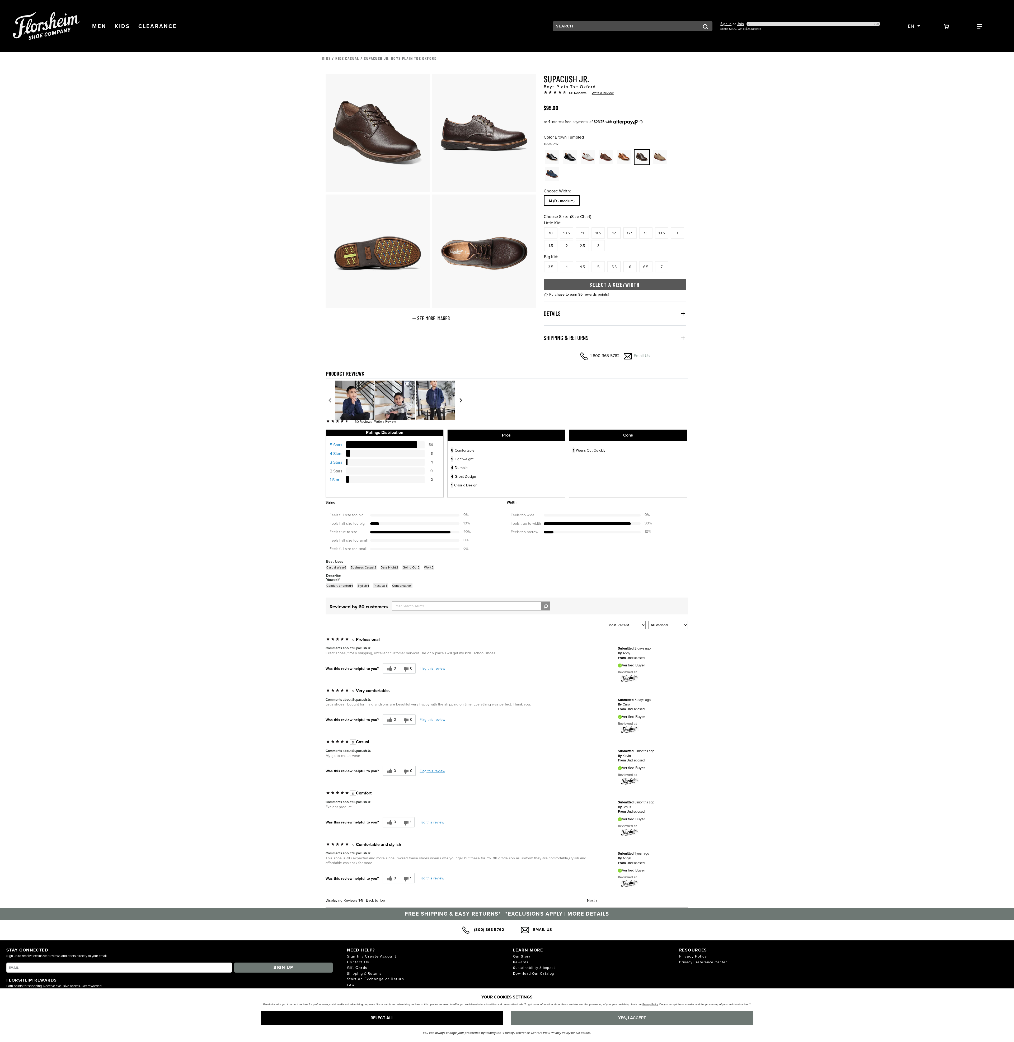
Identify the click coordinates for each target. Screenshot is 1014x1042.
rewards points (596, 294)
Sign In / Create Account (371, 956)
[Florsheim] (629, 678)
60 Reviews (577, 93)
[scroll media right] (460, 400)
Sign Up (283, 967)
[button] (99, 26)
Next (592, 900)
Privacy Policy (693, 956)
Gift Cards (357, 967)
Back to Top (375, 900)
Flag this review (432, 668)
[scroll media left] (330, 400)
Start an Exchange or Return (375, 979)
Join (740, 23)
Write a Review (603, 93)
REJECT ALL (381, 1018)
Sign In (725, 23)
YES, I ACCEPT (632, 1018)
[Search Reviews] (545, 605)
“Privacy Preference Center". (522, 1033)
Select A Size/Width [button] (615, 284)
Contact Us (358, 962)
